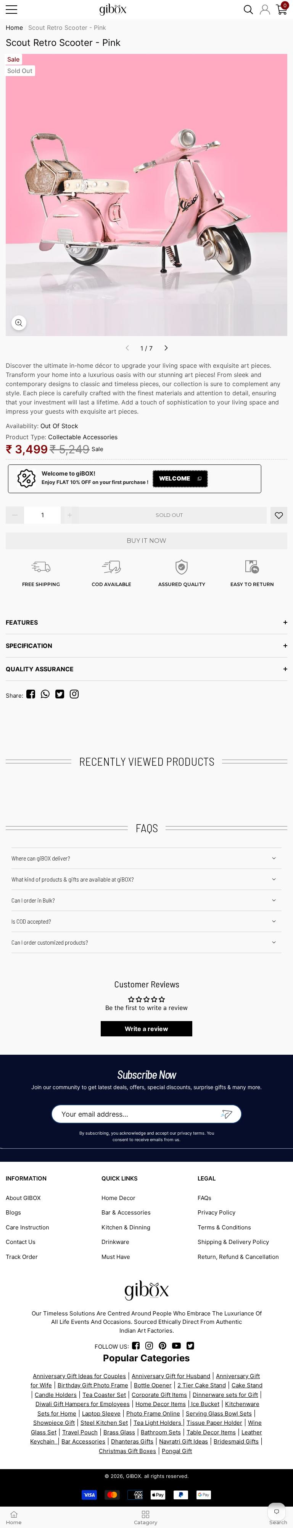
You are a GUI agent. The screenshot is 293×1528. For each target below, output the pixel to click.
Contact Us (20, 1241)
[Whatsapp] (47, 695)
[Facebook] (32, 695)
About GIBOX (23, 1198)
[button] (248, 9)
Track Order (22, 1256)
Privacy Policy (216, 1212)
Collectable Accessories (83, 437)
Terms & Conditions (224, 1227)
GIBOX (133, 1476)
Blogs (13, 1212)
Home (14, 27)
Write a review (146, 1029)
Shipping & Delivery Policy (233, 1241)
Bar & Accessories (126, 1212)
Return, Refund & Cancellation (238, 1256)
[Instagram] (76, 695)
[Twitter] (61, 695)
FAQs (204, 1198)
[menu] (11, 9)
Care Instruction (27, 1227)
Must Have (115, 1256)
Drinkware (115, 1241)
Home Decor (118, 1198)
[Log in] (265, 10)
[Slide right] (165, 348)
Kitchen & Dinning (125, 1227)
